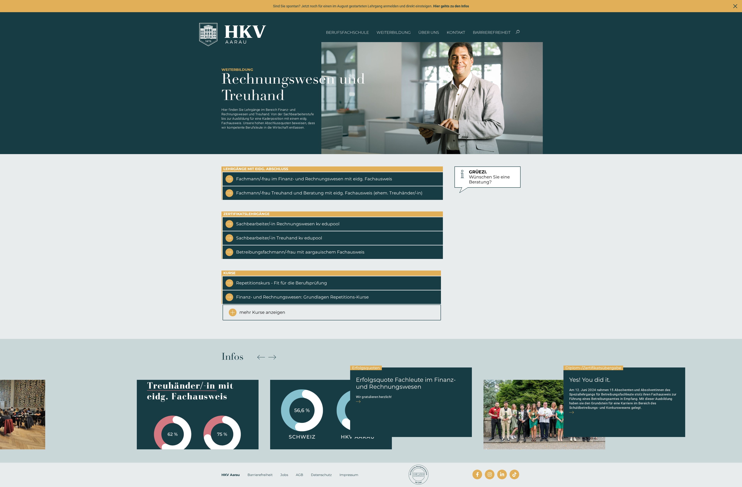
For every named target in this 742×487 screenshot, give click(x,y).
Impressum (349, 475)
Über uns (428, 32)
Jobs (284, 475)
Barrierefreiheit (492, 32)
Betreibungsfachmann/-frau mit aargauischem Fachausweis (300, 252)
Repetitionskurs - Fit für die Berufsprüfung (281, 283)
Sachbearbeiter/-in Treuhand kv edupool (279, 238)
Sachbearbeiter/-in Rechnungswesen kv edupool (288, 224)
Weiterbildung (394, 32)
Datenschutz (321, 475)
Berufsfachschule (347, 32)
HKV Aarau (230, 475)
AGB (299, 475)
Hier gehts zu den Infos (451, 6)
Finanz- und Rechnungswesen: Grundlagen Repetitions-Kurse (302, 297)
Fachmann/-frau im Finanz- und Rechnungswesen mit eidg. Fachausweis (314, 179)
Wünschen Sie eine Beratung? (489, 177)
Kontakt (456, 32)
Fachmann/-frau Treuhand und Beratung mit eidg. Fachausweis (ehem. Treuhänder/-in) (329, 193)
